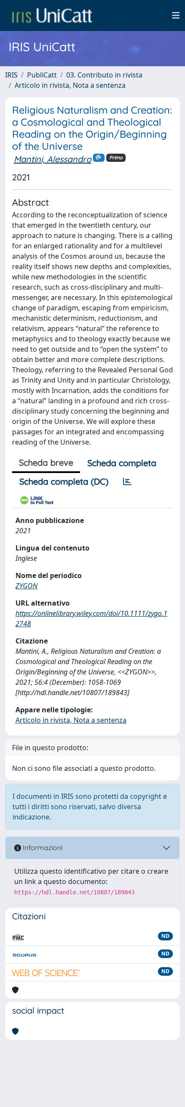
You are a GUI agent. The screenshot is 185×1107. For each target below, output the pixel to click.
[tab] (127, 482)
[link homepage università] (52, 15)
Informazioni (41, 847)
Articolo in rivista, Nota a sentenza (70, 85)
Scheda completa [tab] (121, 463)
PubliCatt (42, 75)
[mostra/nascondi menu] (176, 15)
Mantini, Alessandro (52, 159)
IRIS (11, 75)
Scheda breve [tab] (46, 462)
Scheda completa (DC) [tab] (63, 481)
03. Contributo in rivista (104, 75)
